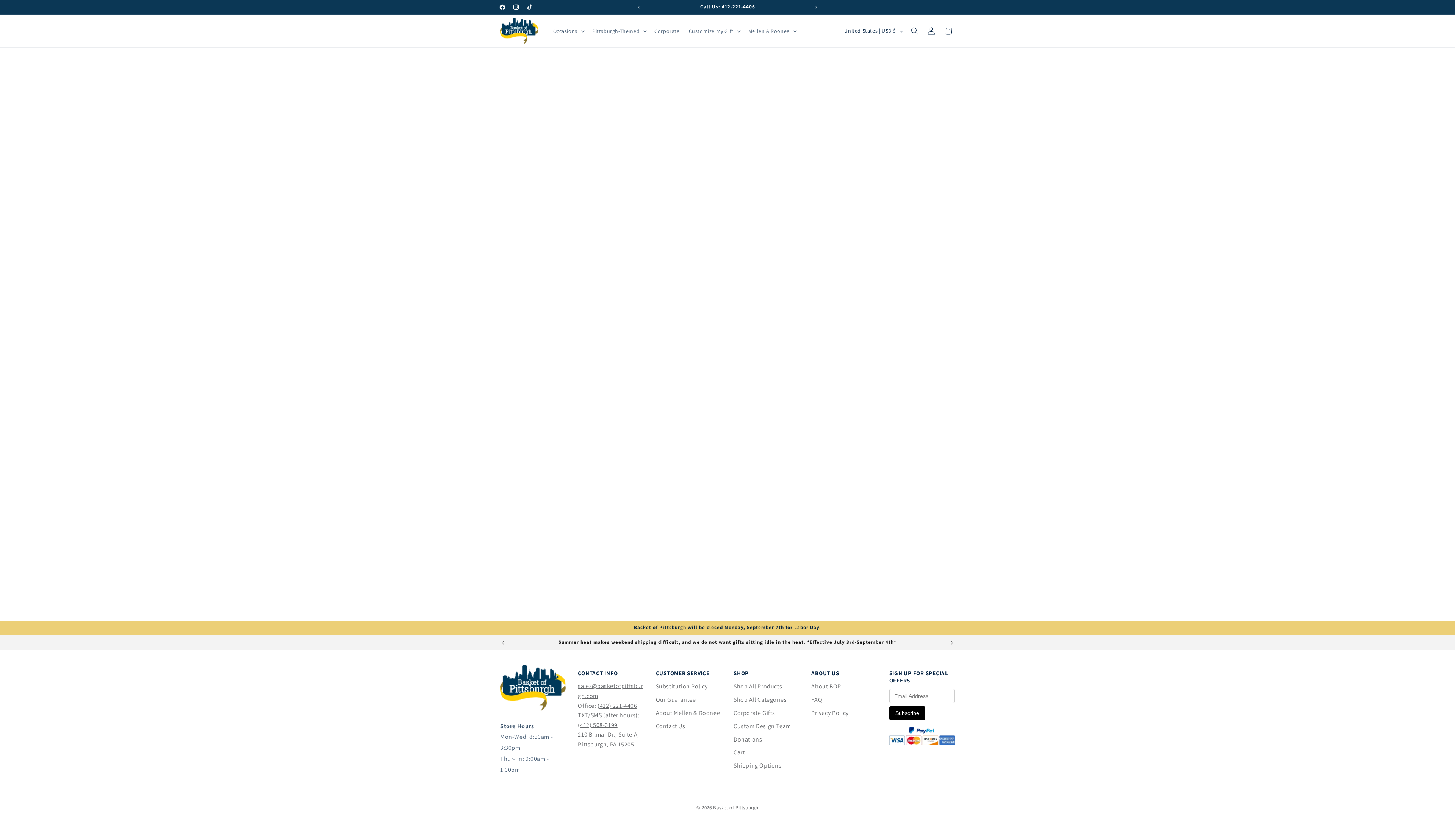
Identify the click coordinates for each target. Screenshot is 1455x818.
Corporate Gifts (754, 713)
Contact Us (670, 726)
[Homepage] (533, 709)
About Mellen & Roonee (688, 713)
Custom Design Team (762, 726)
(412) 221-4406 (617, 706)
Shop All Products (758, 686)
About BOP (826, 686)
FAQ (816, 700)
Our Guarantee (676, 700)
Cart (739, 752)
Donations (748, 739)
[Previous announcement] (639, 7)
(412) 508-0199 (597, 725)
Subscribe (907, 713)
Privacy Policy (829, 713)
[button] (568, 31)
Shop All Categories (760, 700)
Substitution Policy (682, 686)
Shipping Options (758, 766)
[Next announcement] (815, 7)
